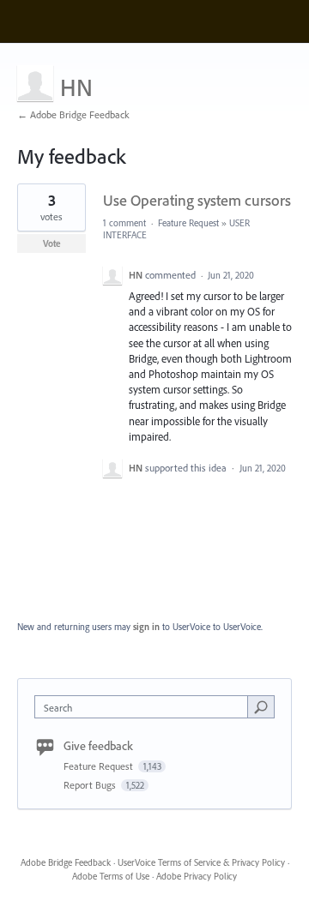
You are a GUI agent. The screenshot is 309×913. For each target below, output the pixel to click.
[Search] (261, 706)
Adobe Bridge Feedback (66, 862)
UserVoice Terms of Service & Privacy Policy (201, 862)
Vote (52, 243)
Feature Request (188, 223)
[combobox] (145, 706)
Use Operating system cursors (197, 200)
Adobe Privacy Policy (196, 876)
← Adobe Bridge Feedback (73, 114)
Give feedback (98, 746)
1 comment (124, 223)
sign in (146, 627)
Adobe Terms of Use (110, 876)
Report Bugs (91, 784)
